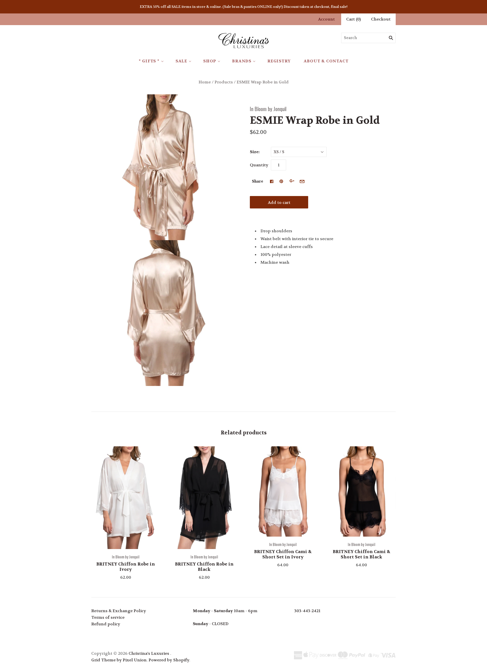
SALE (181, 61)
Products (224, 82)
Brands (241, 61)
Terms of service (108, 617)
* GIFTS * (149, 61)
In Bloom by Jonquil (268, 109)
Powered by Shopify (169, 660)
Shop (209, 61)
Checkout (381, 19)
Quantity (259, 165)
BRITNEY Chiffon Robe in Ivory (125, 566)
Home (205, 82)
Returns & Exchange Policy (118, 610)
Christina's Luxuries (149, 653)
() (353, 19)
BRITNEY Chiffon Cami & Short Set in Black (361, 554)
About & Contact (326, 61)
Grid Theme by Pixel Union (119, 660)
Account (326, 19)
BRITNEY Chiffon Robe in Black (204, 566)
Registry (278, 61)
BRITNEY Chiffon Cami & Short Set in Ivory (283, 554)
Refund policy (105, 624)
